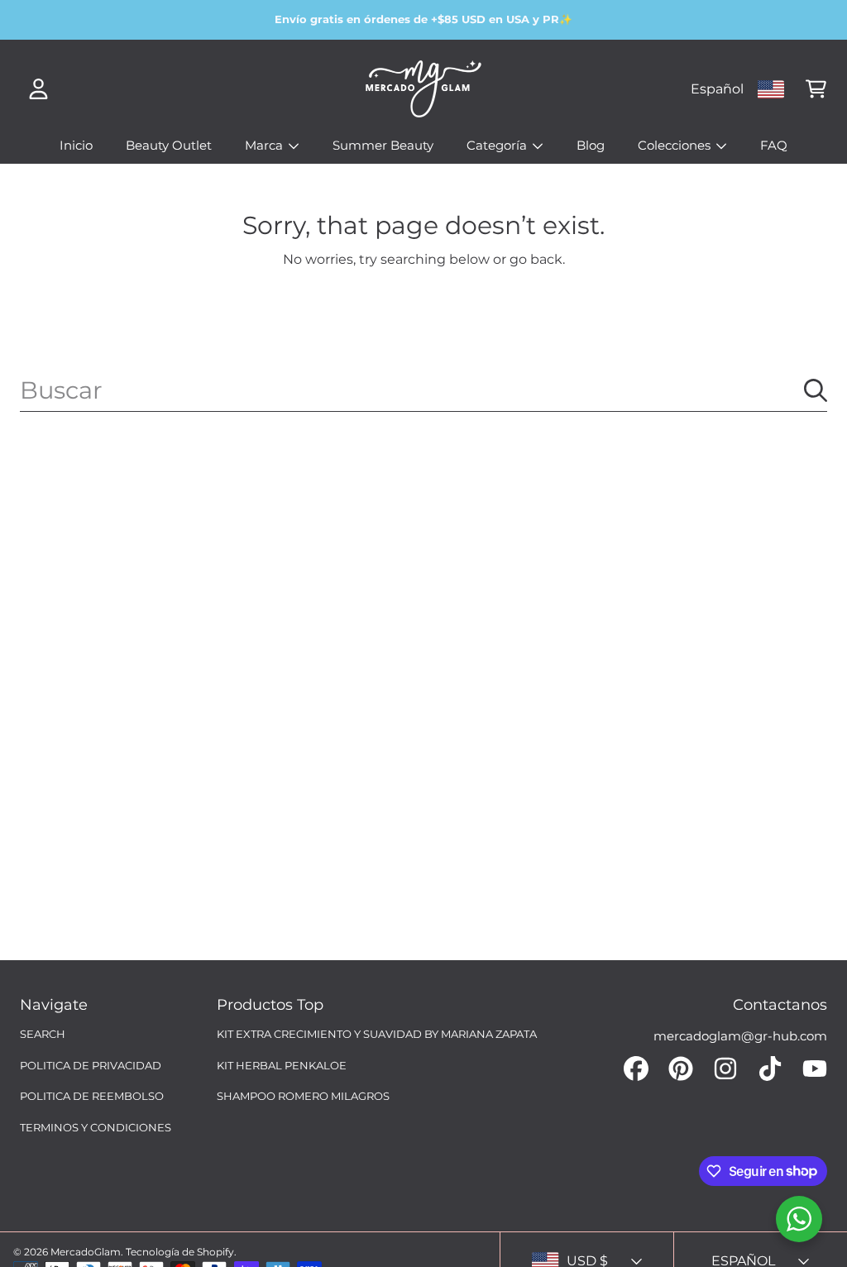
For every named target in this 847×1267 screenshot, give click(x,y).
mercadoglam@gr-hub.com (740, 1036)
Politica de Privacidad (90, 1065)
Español (717, 88)
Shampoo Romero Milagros (303, 1095)
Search (42, 1033)
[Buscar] (815, 390)
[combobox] (423, 390)
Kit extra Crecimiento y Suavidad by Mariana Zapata (377, 1033)
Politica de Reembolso (92, 1095)
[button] (815, 89)
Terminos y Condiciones (95, 1127)
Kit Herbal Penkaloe (282, 1065)
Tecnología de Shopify (180, 1251)
